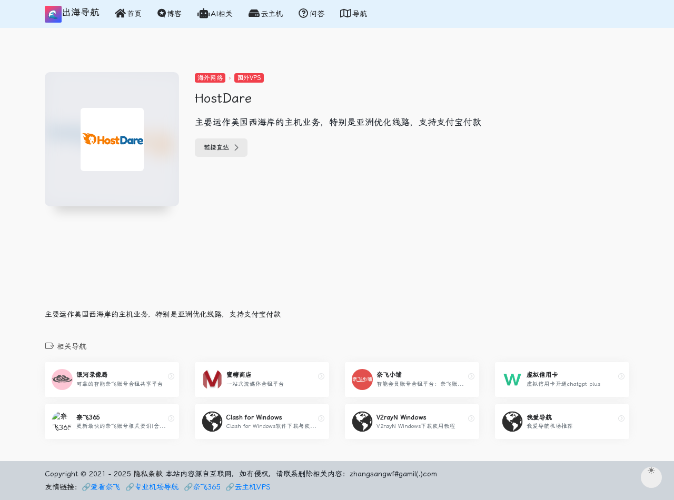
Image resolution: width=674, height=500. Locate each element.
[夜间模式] (651, 477)
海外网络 (210, 78)
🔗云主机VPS (248, 487)
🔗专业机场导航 (152, 487)
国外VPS (249, 78)
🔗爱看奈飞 (101, 487)
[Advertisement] (239, 274)
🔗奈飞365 (202, 487)
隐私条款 (148, 473)
